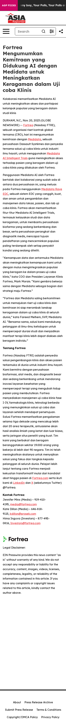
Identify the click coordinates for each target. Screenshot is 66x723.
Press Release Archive (38, 702)
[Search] (43, 31)
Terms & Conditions (48, 709)
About (17, 702)
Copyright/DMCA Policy (22, 717)
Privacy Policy (50, 717)
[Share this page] (61, 31)
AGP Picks (9, 5)
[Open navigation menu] (6, 31)
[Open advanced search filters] (52, 31)
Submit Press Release (19, 709)
